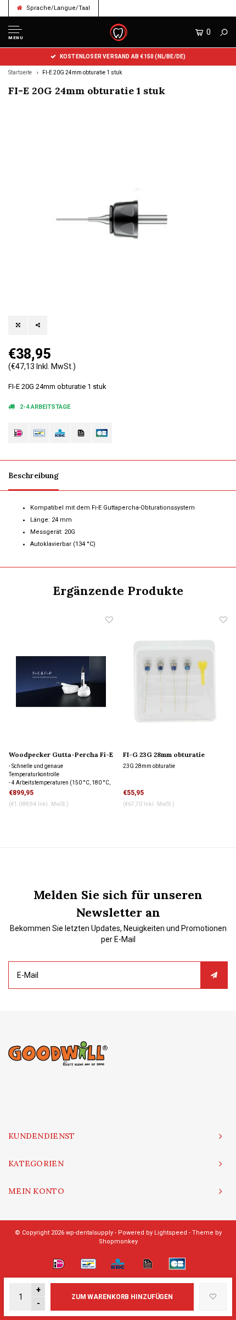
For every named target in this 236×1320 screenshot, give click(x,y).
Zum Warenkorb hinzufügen (122, 1297)
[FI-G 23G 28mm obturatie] (175, 681)
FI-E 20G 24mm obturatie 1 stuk (82, 72)
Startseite (20, 72)
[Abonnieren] (214, 975)
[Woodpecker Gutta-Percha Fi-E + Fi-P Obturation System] (61, 681)
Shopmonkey (118, 1241)
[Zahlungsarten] (18, 433)
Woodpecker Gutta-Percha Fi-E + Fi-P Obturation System (61, 755)
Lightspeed (170, 1232)
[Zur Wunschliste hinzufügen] (213, 1297)
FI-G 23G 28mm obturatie (164, 754)
